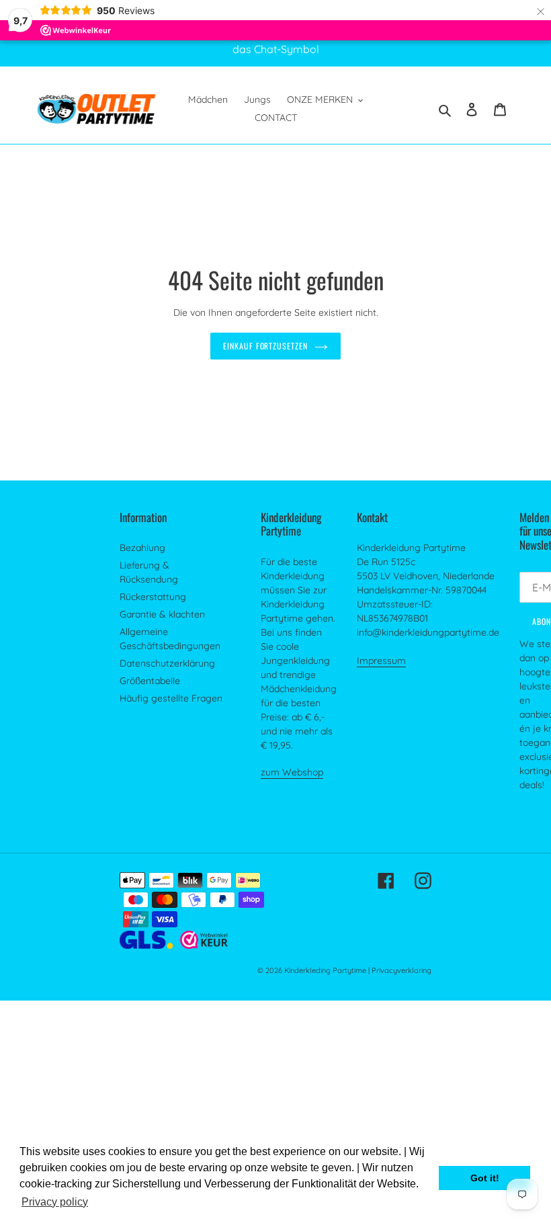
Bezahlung (142, 548)
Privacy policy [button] (55, 1202)
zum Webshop (292, 772)
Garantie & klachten (162, 614)
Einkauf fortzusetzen (265, 345)
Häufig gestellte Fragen (171, 698)
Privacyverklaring (401, 970)
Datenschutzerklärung (167, 663)
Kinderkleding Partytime (325, 970)
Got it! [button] (484, 1178)
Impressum (381, 661)
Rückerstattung (153, 597)
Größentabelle (150, 681)
